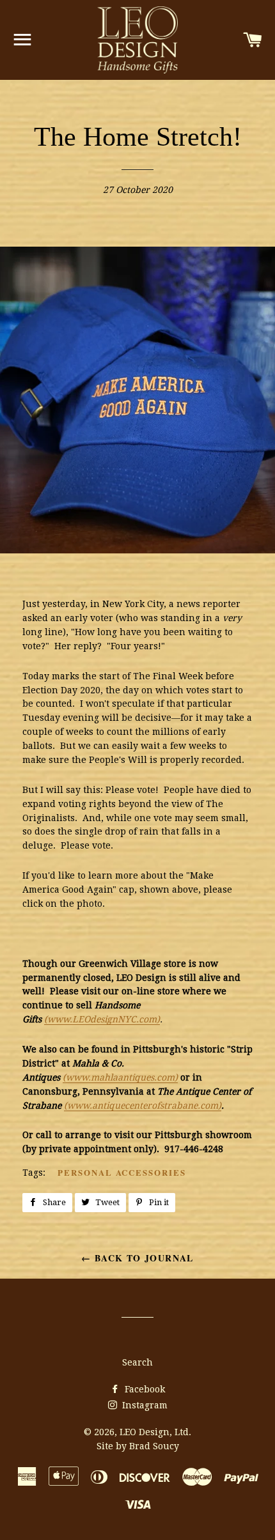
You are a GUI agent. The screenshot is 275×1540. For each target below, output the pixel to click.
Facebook (143, 1389)
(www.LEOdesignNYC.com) (102, 1019)
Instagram (144, 1405)
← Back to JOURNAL (137, 1258)
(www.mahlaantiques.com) (120, 1077)
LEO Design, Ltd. (155, 1432)
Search (137, 1362)
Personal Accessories (122, 1172)
